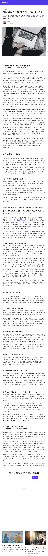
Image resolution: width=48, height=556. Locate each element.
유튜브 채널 (29, 226)
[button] (45, 3)
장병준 (8, 21)
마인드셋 (5, 9)
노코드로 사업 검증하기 (19, 221)
